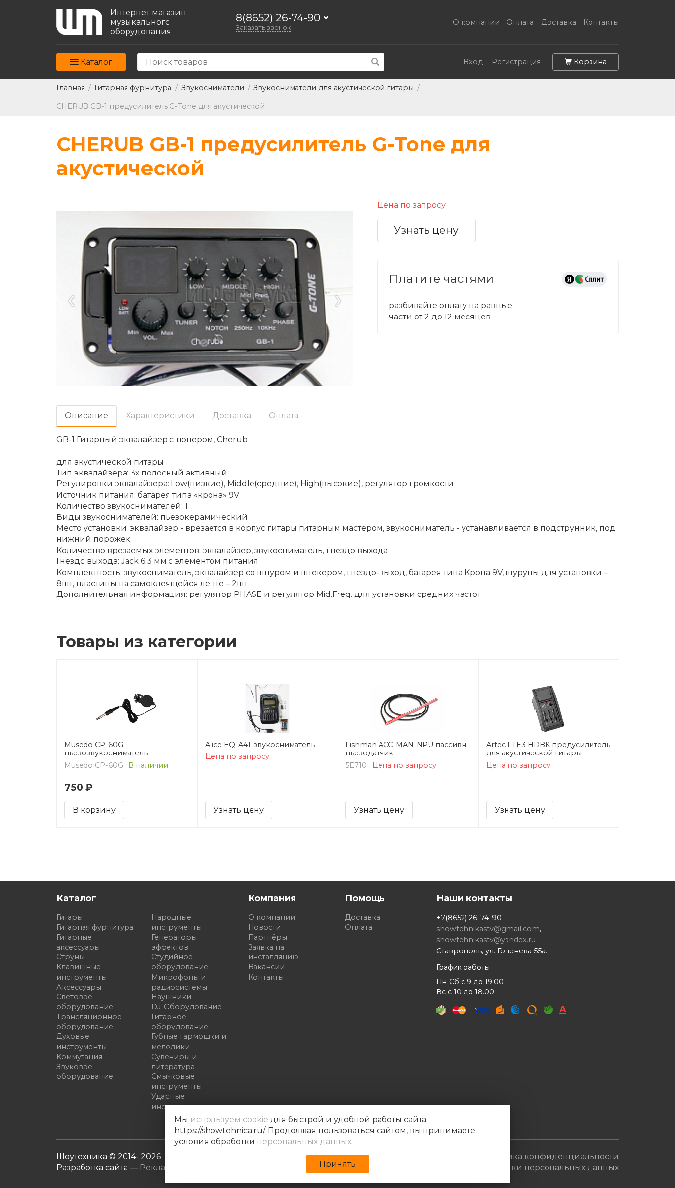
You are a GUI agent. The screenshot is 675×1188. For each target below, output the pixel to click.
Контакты (601, 22)
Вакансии (266, 966)
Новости (264, 927)
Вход (473, 62)
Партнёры (267, 937)
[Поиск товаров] (375, 62)
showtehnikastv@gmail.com (488, 928)
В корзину (94, 810)
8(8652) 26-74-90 (278, 18)
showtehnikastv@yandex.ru (486, 939)
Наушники (171, 996)
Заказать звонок (263, 27)
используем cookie (229, 1119)
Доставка (558, 22)
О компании (476, 22)
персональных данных (304, 1141)
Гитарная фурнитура (94, 927)
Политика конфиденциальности (550, 1156)
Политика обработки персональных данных (527, 1167)
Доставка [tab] (231, 415)
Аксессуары (78, 987)
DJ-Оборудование (186, 1006)
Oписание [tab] (86, 415)
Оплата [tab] (283, 415)
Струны (70, 956)
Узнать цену (426, 230)
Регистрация (516, 62)
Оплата (520, 22)
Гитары (69, 917)
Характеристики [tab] (160, 415)
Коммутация (79, 1056)
